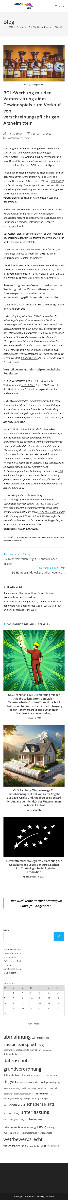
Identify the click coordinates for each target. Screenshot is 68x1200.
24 (31, 1008)
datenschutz (10, 1054)
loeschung (7, 1094)
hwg (56, 537)
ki (56, 1088)
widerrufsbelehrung (14, 1145)
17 (31, 1003)
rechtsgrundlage (40, 1098)
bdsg (41, 1045)
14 (5, 1003)
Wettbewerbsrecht (19, 138)
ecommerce (29, 1082)
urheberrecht (36, 1119)
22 (14, 1008)
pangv (26, 1098)
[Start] (4, 27)
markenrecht (42, 1093)
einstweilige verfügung (47, 1082)
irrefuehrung (45, 1088)
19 (49, 1003)
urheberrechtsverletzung (19, 1127)
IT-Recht (7, 964)
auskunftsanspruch (20, 1044)
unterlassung (35, 1112)
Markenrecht (9, 957)
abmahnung (25, 537)
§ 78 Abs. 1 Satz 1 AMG (35, 345)
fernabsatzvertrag (11, 1088)
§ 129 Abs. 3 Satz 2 (49, 413)
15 (14, 1003)
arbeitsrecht (43, 1037)
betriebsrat (35, 1050)
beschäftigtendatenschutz (16, 1049)
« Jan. (30, 1023)
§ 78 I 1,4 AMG (54, 269)
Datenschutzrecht (12, 953)
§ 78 (60, 471)
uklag (16, 1113)
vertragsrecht (11, 1132)
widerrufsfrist (33, 1146)
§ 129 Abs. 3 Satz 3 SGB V (51, 511)
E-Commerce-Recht (12, 961)
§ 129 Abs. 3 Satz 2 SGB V (22, 429)
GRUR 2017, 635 (29, 358)
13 (57, 998)
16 (23, 1003)
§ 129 (49, 273)
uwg (62, 537)
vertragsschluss (29, 1132)
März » (37, 1023)
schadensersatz (40, 1104)
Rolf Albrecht (15, 133)
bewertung (47, 1050)
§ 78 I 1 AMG (33, 277)
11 (40, 998)
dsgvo (9, 1081)
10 (31, 998)
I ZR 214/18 (57, 181)
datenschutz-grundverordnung (22, 1064)
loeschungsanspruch (22, 1093)
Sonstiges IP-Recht (12, 968)
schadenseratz (14, 1104)
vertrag (50, 1127)
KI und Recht (9, 972)
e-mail (20, 1082)
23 (23, 1008)
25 (40, 1008)
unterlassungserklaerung (13, 1119)
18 (40, 1003)
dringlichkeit (29, 1075)
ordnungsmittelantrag (12, 1098)
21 (5, 1008)
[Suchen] (59, 936)
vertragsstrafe (45, 1132)
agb (33, 1037)
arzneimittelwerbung (42, 537)
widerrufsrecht (50, 1146)
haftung (25, 1088)
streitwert (7, 1113)
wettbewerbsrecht (12, 540)
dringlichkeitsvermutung (46, 1075)
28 (5, 1013)
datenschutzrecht (13, 1075)
